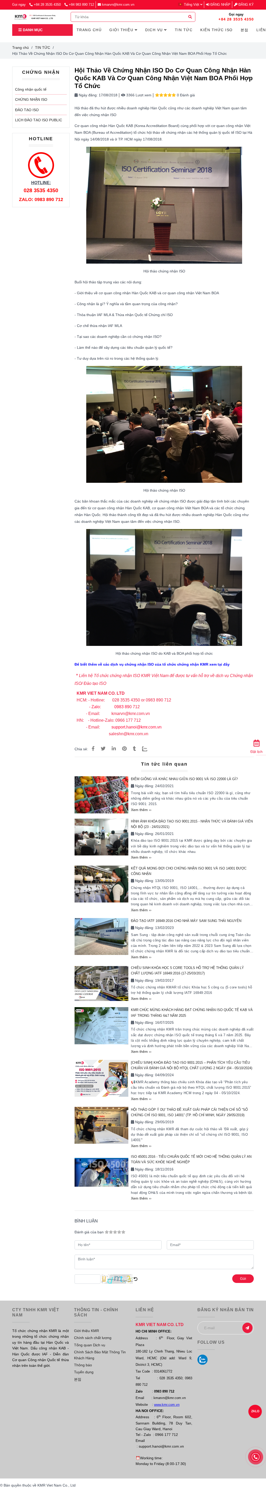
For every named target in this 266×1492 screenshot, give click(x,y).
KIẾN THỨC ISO (216, 30)
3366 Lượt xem (138, 95)
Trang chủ (20, 47)
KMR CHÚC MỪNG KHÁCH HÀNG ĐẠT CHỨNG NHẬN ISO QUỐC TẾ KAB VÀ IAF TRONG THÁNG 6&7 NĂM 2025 (192, 1012)
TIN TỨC (42, 47)
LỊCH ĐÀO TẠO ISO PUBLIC (38, 120)
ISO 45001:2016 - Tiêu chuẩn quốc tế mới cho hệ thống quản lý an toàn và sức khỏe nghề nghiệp (191, 1159)
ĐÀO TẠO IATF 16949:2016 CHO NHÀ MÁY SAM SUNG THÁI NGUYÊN (186, 921)
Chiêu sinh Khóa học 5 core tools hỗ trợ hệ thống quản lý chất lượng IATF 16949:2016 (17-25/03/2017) (187, 970)
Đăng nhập (219, 4)
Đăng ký (245, 4)
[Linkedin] (113, 748)
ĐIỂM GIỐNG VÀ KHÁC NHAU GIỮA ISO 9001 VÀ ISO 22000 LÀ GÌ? (184, 779)
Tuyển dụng (84, 1372)
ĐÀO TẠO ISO (27, 110)
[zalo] (202, 1360)
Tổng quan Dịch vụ (89, 1345)
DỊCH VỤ (154, 30)
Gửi (243, 1278)
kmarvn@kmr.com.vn (118, 4)
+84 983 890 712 (81, 4)
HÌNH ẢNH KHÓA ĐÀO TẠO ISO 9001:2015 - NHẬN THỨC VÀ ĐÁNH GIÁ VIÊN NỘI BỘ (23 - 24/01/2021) (192, 824)
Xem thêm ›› (141, 810)
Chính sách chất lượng (92, 1338)
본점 (77, 1379)
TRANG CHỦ (89, 30)
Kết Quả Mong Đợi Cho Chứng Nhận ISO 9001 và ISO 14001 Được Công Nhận (189, 871)
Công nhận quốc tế (30, 89)
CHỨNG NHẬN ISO (31, 99)
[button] (191, 4)
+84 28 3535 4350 (48, 4)
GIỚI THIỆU (122, 30)
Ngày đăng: (88, 95)
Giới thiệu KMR (86, 1331)
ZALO (255, 1411)
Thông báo (83, 1365)
